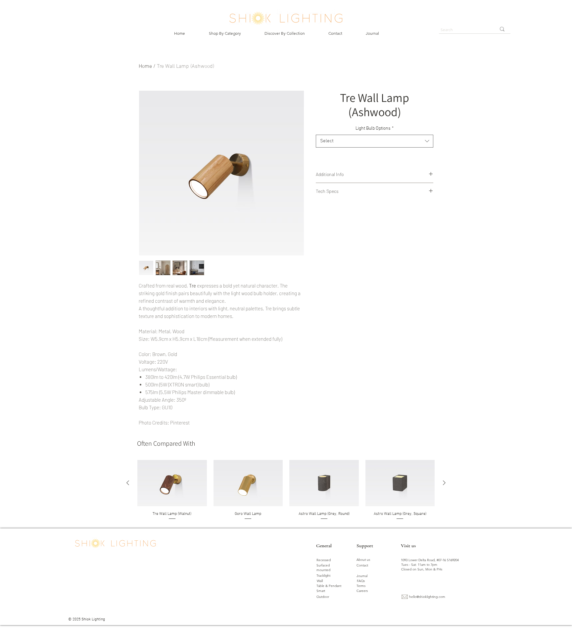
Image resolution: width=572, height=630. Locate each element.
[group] (286, 490)
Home (145, 66)
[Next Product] (444, 483)
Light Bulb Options (375, 128)
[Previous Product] (128, 483)
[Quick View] (172, 483)
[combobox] (374, 141)
